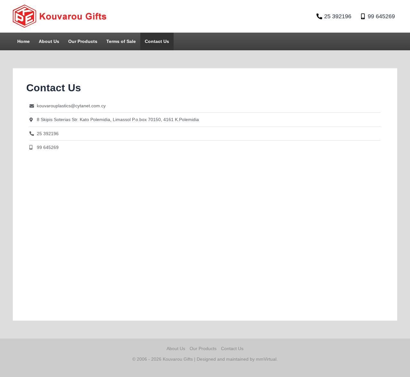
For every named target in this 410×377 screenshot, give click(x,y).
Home (23, 41)
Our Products (82, 41)
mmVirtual (266, 359)
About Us (49, 41)
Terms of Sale (121, 41)
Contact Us (157, 41)
